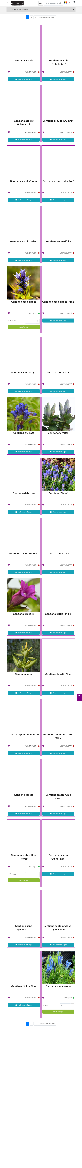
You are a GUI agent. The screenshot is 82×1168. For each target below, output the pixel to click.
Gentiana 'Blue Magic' (23, 372)
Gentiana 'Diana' (58, 493)
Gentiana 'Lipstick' (24, 613)
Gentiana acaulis (24, 60)
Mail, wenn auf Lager (25, 79)
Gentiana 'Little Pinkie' (58, 613)
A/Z (40, 3)
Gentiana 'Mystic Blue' (58, 674)
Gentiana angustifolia (58, 241)
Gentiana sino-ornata (58, 986)
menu (7, 4)
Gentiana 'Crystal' (58, 432)
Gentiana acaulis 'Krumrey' (58, 120)
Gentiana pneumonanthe (24, 734)
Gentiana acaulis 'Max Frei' (58, 181)
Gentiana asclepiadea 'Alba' (58, 301)
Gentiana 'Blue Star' (58, 372)
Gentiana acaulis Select (23, 241)
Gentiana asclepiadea (23, 301)
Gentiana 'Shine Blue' (23, 986)
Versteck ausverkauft (46, 17)
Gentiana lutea (23, 674)
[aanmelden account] (70, 3)
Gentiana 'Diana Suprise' (23, 553)
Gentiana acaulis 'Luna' (23, 181)
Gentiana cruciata (23, 432)
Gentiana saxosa (23, 794)
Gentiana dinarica (58, 553)
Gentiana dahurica (24, 493)
